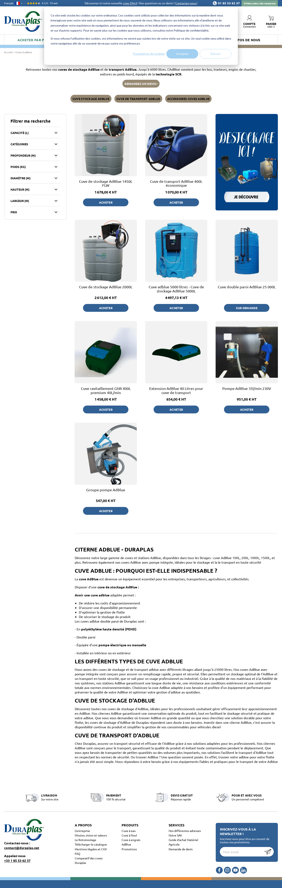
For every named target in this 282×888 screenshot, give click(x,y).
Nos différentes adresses (185, 831)
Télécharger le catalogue (91, 844)
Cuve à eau (129, 831)
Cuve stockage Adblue (90, 99)
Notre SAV (175, 835)
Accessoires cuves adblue (188, 99)
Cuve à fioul (129, 835)
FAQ (77, 853)
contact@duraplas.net (21, 848)
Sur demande (246, 308)
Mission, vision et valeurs (91, 835)
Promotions (129, 849)
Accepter (182, 53)
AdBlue (126, 844)
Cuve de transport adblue (138, 99)
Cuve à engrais (131, 840)
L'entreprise (82, 831)
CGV (104, 849)
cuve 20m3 (130, 3)
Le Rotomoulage (85, 840)
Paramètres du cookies (149, 53)
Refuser (215, 53)
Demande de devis (181, 849)
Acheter (106, 202)
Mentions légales (86, 849)
